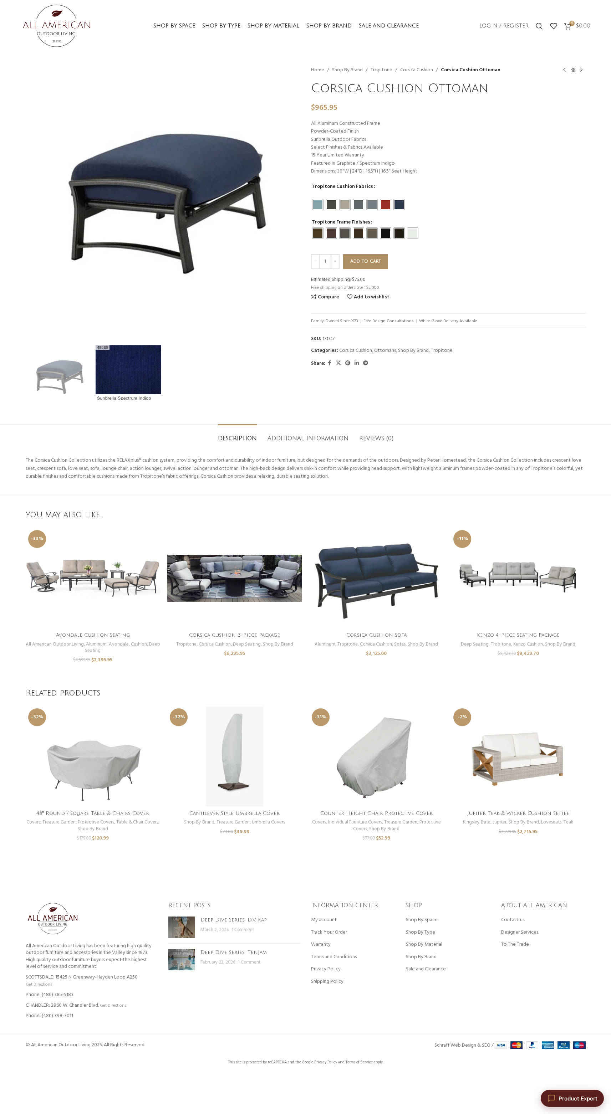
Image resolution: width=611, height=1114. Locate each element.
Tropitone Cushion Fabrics (342, 187)
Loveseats (551, 822)
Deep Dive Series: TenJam (233, 952)
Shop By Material (424, 944)
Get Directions (39, 984)
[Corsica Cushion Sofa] (376, 578)
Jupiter (499, 822)
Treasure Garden (59, 822)
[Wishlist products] (553, 26)
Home (317, 70)
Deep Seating (247, 644)
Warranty (321, 944)
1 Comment (242, 930)
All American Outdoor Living (55, 644)
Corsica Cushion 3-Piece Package (234, 635)
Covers (33, 822)
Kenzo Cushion (528, 644)
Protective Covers (96, 822)
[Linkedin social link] (356, 363)
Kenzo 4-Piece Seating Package (518, 635)
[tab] (237, 435)
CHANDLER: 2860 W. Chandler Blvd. (62, 1005)
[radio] (317, 204)
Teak (568, 822)
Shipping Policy (327, 981)
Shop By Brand (347, 70)
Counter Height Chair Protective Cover (376, 813)
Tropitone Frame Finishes (341, 222)
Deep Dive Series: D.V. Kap (233, 920)
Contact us (512, 920)
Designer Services (519, 932)
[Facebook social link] (329, 363)
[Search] (539, 26)
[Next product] (581, 70)
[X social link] (338, 363)
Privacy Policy (326, 969)
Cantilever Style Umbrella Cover (234, 813)
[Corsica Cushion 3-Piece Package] (234, 578)
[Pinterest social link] (347, 363)
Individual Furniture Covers (355, 822)
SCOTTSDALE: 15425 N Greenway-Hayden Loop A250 (82, 977)
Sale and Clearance (426, 969)
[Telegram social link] (365, 363)
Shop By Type (420, 932)
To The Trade (515, 944)
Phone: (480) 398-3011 (49, 1016)
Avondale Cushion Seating (93, 635)
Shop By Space (422, 920)
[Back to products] (573, 70)
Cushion (139, 644)
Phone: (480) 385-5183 (49, 995)
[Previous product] (564, 70)
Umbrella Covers (268, 822)
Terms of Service (359, 1062)
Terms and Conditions (334, 957)
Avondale (119, 644)
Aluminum (96, 644)
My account (324, 920)
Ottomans (385, 350)
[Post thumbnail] (181, 927)
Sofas (400, 644)
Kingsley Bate (476, 822)
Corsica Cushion (416, 70)
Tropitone (381, 70)
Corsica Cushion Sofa (376, 635)
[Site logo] (56, 26)
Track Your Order (329, 932)
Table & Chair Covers (137, 822)
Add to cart (365, 261)
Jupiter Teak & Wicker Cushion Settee (518, 813)
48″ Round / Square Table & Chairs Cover (92, 813)
